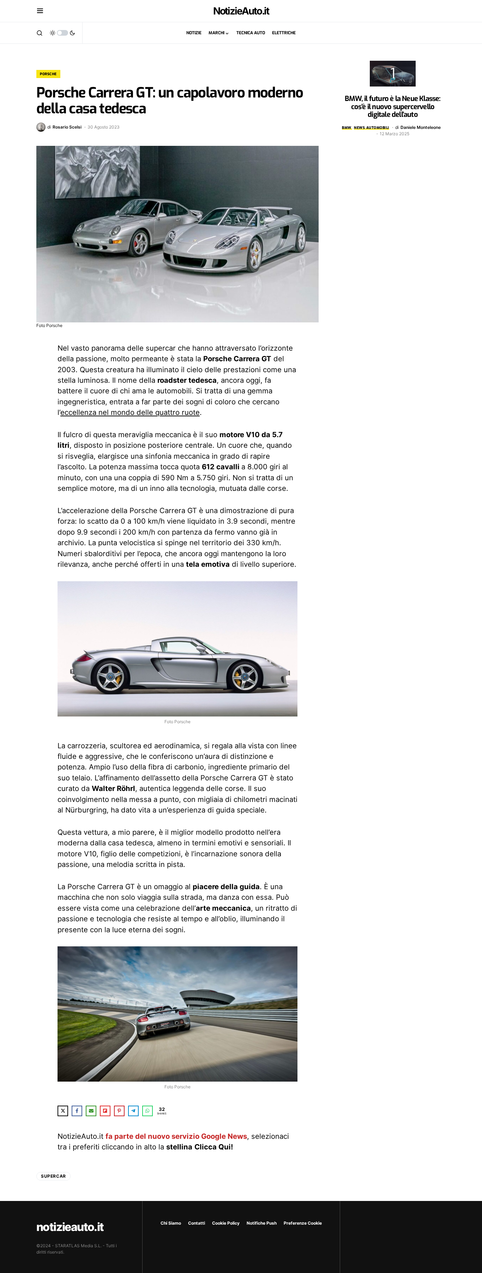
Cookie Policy (226, 1223)
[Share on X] (63, 1111)
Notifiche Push (262, 1223)
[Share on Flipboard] (105, 1111)
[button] (40, 11)
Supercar (53, 1176)
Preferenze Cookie (303, 1223)
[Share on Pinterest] (119, 1111)
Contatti (196, 1223)
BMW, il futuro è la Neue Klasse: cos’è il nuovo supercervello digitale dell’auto (392, 106)
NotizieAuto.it (241, 11)
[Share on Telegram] (133, 1111)
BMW (346, 127)
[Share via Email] (91, 1111)
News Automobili (371, 127)
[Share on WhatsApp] (147, 1111)
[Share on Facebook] (77, 1111)
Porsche (48, 74)
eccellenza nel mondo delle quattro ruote (130, 412)
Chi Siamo (171, 1223)
